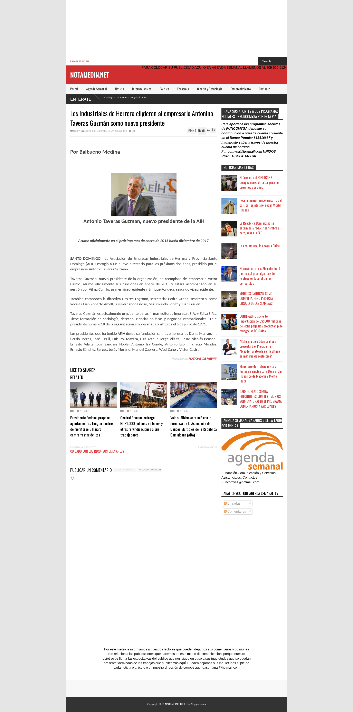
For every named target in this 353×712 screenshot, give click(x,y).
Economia (183, 89)
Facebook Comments (150, 470)
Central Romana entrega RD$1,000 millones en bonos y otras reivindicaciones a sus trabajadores (141, 426)
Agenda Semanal (96, 89)
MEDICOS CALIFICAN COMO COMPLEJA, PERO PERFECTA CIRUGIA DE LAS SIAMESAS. (256, 298)
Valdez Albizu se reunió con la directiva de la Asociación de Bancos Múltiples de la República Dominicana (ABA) (193, 426)
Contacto (264, 89)
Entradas (233, 503)
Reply (76, 130)
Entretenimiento (240, 89)
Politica (164, 89)
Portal (74, 89)
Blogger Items (198, 704)
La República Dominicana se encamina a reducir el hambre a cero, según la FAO (259, 228)
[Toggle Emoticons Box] (72, 478)
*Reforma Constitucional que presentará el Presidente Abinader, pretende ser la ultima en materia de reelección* (260, 349)
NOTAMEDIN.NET (89, 74)
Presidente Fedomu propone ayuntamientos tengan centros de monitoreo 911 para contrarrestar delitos (92, 426)
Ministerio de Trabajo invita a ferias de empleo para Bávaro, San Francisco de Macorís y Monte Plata (261, 374)
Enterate (80, 99)
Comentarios (236, 511)
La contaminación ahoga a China (260, 245)
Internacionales (141, 89)
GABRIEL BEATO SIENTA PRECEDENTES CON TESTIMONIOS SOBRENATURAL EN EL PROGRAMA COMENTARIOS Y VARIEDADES (261, 399)
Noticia (119, 89)
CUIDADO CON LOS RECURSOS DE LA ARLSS (97, 451)
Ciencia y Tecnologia (209, 89)
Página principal (79, 61)
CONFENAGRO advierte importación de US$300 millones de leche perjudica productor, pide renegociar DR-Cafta (261, 323)
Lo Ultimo (112, 130)
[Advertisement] (176, 28)
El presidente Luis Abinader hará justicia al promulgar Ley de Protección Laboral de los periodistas (260, 276)
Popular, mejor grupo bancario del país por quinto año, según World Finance (261, 205)
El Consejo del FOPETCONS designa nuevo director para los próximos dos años (259, 182)
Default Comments (124, 470)
